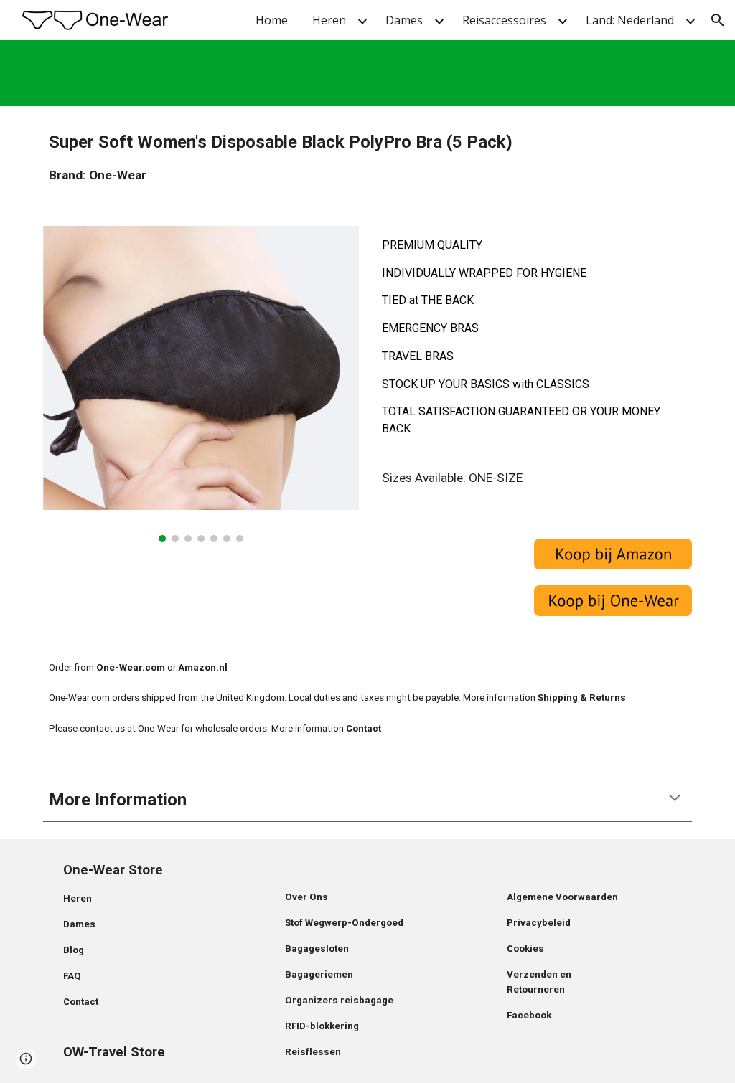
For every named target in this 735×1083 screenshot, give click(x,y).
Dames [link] (404, 20)
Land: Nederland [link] (630, 20)
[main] (368, 157)
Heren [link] (329, 20)
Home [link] (272, 20)
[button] (718, 20)
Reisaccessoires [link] (504, 20)
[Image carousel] (201, 384)
